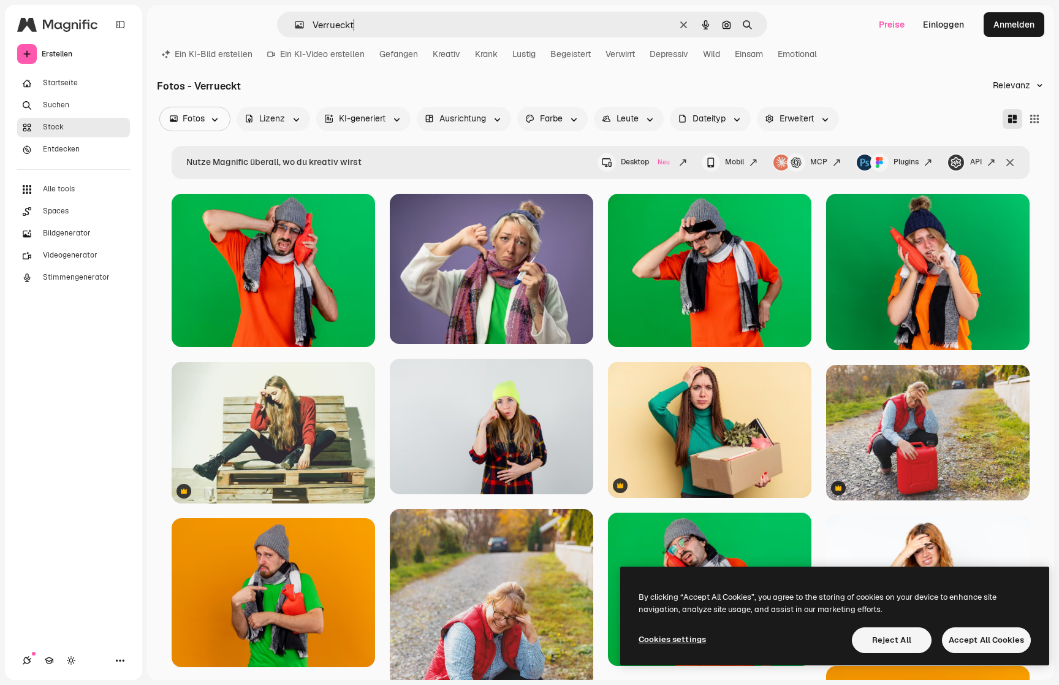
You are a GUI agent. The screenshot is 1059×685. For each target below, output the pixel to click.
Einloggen (943, 24)
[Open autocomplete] (294, 24)
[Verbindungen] (27, 660)
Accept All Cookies (986, 640)
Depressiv (669, 53)
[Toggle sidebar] (120, 24)
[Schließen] (1010, 162)
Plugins (906, 162)
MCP (818, 162)
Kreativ (446, 53)
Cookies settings (672, 639)
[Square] (1034, 119)
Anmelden (1013, 24)
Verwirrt (620, 53)
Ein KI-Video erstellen (322, 53)
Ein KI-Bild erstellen (213, 53)
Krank (486, 53)
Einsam (749, 53)
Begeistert (570, 53)
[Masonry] (1012, 119)
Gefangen (398, 53)
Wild (711, 53)
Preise (892, 24)
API (976, 162)
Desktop (645, 162)
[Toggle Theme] (71, 660)
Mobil (734, 162)
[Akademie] (49, 660)
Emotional (797, 53)
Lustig (524, 53)
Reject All (891, 640)
